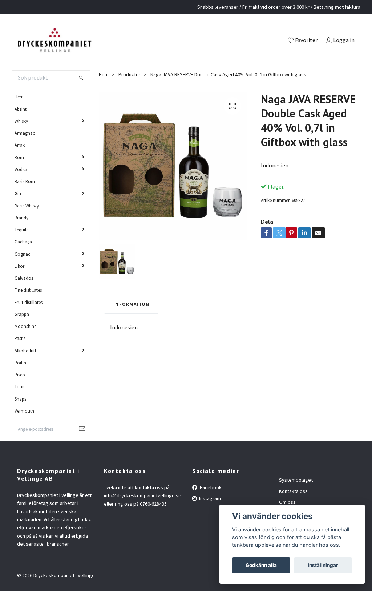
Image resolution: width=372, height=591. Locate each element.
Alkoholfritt (25, 350)
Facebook (210, 487)
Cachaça (23, 241)
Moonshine (25, 326)
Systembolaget (296, 480)
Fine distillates (28, 290)
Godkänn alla (261, 565)
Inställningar (323, 565)
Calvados (24, 278)
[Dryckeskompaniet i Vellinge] (54, 41)
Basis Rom (25, 181)
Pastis (20, 338)
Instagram (209, 498)
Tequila (22, 229)
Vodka (21, 169)
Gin (18, 193)
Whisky (21, 121)
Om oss (287, 502)
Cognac (22, 254)
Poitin (20, 362)
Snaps (20, 399)
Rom (19, 157)
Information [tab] (131, 304)
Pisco (20, 374)
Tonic (20, 386)
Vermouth (24, 411)
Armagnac (25, 133)
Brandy (21, 217)
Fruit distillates (29, 302)
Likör (19, 266)
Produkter (129, 74)
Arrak (20, 145)
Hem (19, 97)
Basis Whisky (27, 206)
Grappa (22, 314)
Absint (21, 109)
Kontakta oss (293, 491)
